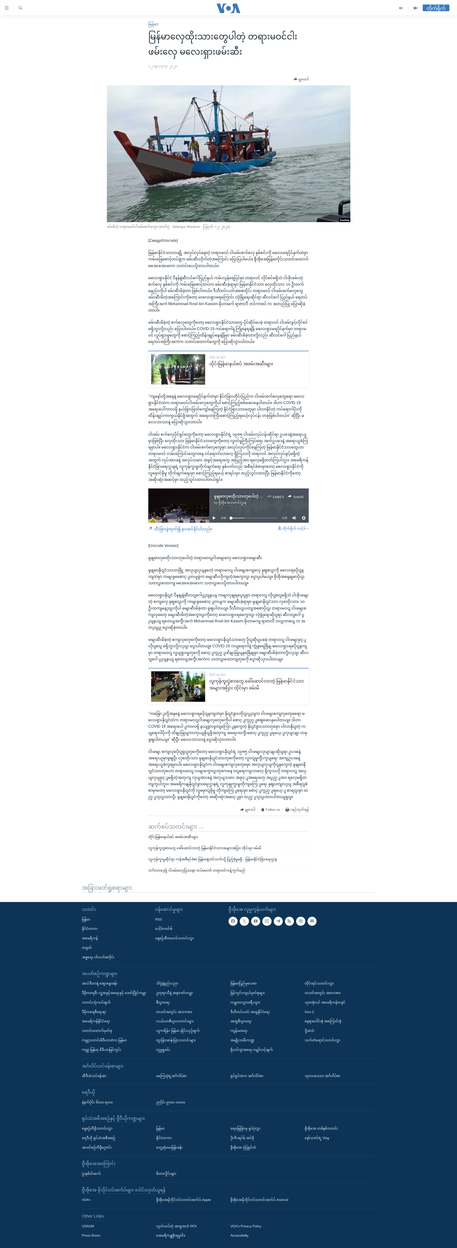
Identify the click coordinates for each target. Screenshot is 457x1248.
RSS (158, 919)
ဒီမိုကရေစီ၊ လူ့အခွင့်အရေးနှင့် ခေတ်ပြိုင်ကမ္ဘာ (114, 993)
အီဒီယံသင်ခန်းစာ (94, 1076)
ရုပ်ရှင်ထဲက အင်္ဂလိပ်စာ (246, 1076)
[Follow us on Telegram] (278, 921)
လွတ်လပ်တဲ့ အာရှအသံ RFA (176, 1226)
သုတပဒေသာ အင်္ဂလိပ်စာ (322, 1076)
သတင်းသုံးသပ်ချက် (96, 1002)
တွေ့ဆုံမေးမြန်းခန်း (169, 1147)
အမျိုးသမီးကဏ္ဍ (242, 1040)
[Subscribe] (312, 921)
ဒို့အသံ (309, 1031)
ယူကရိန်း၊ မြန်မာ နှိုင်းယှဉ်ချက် (178, 1031)
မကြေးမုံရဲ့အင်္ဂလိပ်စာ (171, 1076)
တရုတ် (87, 948)
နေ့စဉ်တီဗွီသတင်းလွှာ (97, 1128)
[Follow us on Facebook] (233, 921)
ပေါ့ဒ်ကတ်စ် (163, 929)
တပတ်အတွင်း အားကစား (174, 1012)
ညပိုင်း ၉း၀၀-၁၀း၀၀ (170, 1102)
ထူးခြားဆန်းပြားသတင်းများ (176, 1040)
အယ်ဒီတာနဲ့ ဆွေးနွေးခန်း (99, 983)
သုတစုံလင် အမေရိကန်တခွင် (325, 1002)
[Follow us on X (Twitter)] (244, 921)
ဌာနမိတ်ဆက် (91, 1173)
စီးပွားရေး (163, 1002)
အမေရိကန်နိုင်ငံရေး (96, 1021)
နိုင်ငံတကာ (89, 929)
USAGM (88, 1226)
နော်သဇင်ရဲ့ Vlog (317, 1138)
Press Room (91, 1235)
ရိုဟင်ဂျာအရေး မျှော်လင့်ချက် (251, 1050)
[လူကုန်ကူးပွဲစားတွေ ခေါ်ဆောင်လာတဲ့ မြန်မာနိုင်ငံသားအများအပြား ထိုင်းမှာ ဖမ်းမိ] (178, 686)
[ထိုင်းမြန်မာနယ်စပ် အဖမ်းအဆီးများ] (178, 369)
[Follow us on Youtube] (255, 921)
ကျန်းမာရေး (239, 1031)
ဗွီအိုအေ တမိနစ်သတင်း (321, 1128)
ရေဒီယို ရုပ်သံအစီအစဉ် (98, 1138)
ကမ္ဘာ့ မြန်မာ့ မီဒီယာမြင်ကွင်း (101, 1050)
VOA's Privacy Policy (245, 1226)
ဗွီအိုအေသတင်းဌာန (232, 502)
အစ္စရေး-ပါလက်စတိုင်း (98, 957)
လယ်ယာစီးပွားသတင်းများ (175, 1021)
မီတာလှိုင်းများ (166, 1173)
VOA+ (86, 1200)
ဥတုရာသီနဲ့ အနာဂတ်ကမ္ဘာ (174, 993)
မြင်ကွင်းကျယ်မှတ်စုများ (247, 993)
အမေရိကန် (90, 938)
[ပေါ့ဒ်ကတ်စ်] (300, 921)
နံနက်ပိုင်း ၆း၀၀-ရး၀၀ (97, 1102)
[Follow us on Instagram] (266, 921)
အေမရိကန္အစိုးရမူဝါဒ (170, 1235)
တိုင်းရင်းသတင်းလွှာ (319, 983)
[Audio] (401, 8)
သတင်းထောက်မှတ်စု (97, 1031)
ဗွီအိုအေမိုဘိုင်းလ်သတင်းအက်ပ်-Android (259, 1200)
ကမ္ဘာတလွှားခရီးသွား (245, 1002)
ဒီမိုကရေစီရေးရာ (94, 1012)
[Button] (301, 79)
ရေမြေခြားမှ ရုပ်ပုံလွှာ (245, 1128)
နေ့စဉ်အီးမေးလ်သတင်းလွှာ (174, 938)
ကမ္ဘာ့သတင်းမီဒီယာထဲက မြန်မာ (104, 1040)
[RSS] (289, 921)
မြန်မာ (153, 24)
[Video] (415, 8)
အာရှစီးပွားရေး (241, 1021)
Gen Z (309, 1012)
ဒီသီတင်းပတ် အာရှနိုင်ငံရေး (250, 1012)
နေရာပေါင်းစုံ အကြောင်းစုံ (323, 1021)
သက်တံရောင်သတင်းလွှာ (322, 1040)
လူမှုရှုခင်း (163, 1050)
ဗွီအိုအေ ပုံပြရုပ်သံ (243, 1147)
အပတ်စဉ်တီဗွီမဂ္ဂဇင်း (97, 1147)
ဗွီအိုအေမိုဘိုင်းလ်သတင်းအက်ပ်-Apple (183, 1200)
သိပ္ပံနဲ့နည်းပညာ (167, 983)
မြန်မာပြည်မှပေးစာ (243, 983)
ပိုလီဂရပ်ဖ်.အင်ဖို (242, 1138)
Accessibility (239, 1235)
